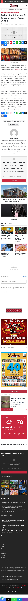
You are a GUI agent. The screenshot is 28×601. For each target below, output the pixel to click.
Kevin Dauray (5, 24)
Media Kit (3, 555)
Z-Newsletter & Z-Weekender (7, 560)
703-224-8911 (13, 575)
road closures (14, 124)
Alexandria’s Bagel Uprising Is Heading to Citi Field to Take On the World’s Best (20, 254)
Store (2, 548)
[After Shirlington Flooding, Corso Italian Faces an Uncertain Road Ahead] (21, 230)
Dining (2, 546)
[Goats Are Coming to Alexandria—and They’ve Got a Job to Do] (5, 482)
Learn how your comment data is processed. (13, 288)
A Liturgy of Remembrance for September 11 (6, 253)
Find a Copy (14, 310)
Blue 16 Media (18, 587)
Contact (3, 551)
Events (2, 544)
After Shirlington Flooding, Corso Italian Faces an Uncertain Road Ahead (21, 237)
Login (25, 276)
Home (3, 9)
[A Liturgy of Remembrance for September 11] (7, 247)
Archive (3, 542)
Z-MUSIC (3, 557)
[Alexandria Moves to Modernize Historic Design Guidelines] (7, 230)
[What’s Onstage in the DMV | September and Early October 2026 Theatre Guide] (23, 482)
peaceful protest (19, 121)
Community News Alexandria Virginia (14, 9)
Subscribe (3, 553)
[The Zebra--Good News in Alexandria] (14, 5)
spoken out (17, 69)
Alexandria (8, 121)
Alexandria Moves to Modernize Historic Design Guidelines (6, 237)
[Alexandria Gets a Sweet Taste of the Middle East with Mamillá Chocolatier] (5, 492)
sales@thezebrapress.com (7, 576)
